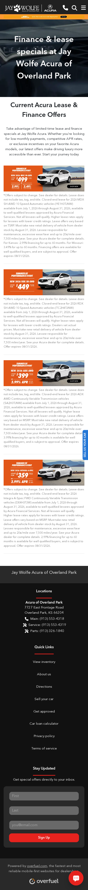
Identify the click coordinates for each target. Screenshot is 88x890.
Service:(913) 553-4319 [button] (47, 625)
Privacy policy (44, 736)
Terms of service (44, 748)
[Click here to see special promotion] (44, 16)
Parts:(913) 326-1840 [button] (47, 631)
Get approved (44, 711)
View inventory (44, 662)
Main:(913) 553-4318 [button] (47, 619)
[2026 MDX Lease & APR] (44, 178)
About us (44, 674)
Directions (44, 687)
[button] (65, 8)
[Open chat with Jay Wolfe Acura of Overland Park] (76, 878)
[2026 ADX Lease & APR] (44, 373)
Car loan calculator (44, 724)
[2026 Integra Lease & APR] (44, 473)
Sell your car (44, 699)
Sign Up (44, 837)
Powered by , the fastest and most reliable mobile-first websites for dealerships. (44, 869)
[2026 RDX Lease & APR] (44, 282)
